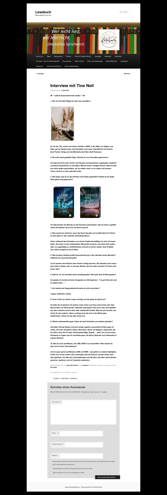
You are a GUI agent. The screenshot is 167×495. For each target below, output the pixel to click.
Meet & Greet (79, 61)
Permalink (53, 367)
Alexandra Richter (72, 365)
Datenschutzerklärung (54, 66)
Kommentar (56, 402)
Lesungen (98, 56)
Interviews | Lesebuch (69, 378)
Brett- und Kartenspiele (94, 61)
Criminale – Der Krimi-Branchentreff (47, 61)
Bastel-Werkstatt (111, 61)
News (49, 56)
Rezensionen (58, 56)
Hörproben (108, 56)
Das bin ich (39, 56)
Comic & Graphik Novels (83, 56)
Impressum (39, 66)
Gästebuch (124, 61)
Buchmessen (67, 61)
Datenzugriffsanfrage (71, 66)
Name (55, 433)
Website (54, 455)
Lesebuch (43, 11)
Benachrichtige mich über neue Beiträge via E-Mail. (69, 472)
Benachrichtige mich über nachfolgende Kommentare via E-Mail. (73, 468)
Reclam (68, 56)
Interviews (118, 56)
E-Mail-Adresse (58, 444)
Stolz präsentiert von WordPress (91, 487)
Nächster (128, 74)
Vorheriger (39, 74)
